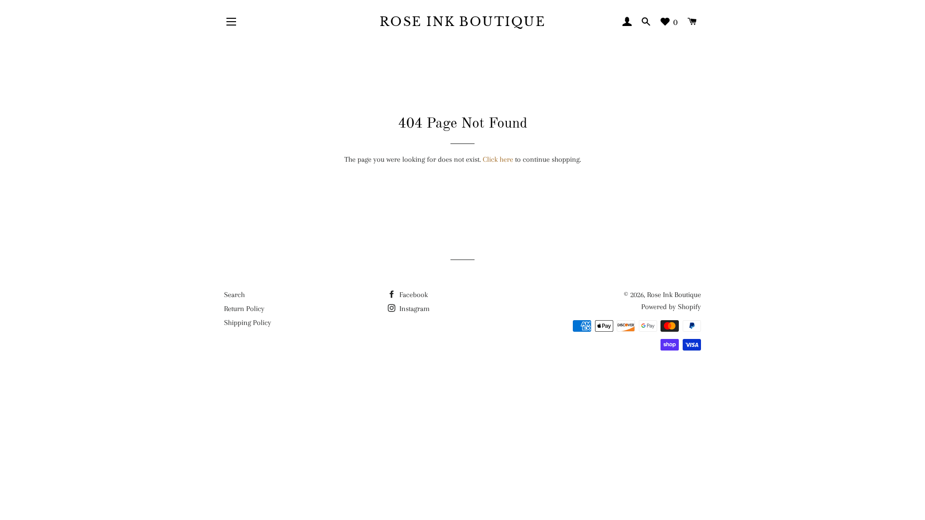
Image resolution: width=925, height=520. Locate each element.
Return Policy (244, 308)
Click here (498, 159)
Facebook (412, 294)
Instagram (413, 308)
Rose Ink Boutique (463, 21)
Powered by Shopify (671, 306)
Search (234, 294)
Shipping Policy (247, 322)
